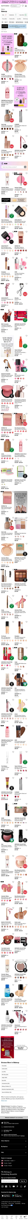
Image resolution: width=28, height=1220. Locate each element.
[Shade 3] (21, 53)
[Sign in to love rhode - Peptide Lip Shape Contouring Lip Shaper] (13, 595)
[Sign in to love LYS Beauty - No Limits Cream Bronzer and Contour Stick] (13, 136)
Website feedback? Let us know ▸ (14, 1117)
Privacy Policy (4, 1203)
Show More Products (21, 1048)
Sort (6, 22)
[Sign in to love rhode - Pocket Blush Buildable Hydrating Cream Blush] (13, 439)
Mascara (3, 1108)
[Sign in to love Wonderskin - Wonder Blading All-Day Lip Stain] (26, 1011)
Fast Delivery (20, 22)
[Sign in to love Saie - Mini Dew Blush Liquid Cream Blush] (26, 359)
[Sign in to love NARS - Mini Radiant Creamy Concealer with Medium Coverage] (13, 804)
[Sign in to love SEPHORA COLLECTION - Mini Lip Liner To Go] (26, 136)
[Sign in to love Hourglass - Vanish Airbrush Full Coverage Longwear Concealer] (13, 257)
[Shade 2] (18, 53)
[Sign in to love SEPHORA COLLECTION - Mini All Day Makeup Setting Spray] (26, 830)
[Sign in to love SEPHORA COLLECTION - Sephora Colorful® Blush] (13, 385)
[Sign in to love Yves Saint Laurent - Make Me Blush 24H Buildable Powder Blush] (13, 934)
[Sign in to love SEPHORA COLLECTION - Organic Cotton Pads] (26, 465)
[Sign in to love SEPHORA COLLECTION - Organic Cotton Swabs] (26, 543)
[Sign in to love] (26, 60)
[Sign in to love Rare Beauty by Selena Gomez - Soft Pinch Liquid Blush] (26, 882)
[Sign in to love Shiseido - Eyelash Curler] (26, 283)
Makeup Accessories (18, 1108)
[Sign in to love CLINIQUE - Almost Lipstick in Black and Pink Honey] (26, 778)
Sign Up (23, 1181)
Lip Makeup (9, 1108)
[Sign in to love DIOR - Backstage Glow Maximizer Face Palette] (26, 517)
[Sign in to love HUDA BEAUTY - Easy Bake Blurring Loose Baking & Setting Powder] (26, 205)
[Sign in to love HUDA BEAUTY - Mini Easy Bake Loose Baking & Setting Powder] (13, 231)
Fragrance (19, 1106)
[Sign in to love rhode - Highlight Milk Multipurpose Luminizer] (26, 647)
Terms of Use (11, 1203)
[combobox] (15, 6)
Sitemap (23, 1203)
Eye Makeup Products (11, 1109)
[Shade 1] (15, 53)
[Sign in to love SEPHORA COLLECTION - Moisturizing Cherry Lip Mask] (26, 309)
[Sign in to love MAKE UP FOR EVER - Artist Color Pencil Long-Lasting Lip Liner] (13, 908)
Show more (4, 1100)
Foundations (14, 1106)
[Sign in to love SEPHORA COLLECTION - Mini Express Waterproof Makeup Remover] (13, 985)
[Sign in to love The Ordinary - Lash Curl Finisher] (13, 752)
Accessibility (17, 1203)
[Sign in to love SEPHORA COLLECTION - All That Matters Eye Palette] (26, 569)
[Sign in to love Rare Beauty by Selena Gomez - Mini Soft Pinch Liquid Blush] (26, 413)
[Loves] (22, 6)
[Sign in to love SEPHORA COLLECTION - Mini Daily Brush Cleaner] (13, 1011)
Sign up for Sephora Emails (8, 1178)
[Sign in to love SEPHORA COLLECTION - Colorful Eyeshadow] (26, 960)
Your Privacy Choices (5, 1205)
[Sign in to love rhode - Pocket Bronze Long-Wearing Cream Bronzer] (26, 34)
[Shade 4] (23, 53)
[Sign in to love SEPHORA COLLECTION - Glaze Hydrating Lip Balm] (13, 778)
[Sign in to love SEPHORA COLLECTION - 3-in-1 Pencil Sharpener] (26, 934)
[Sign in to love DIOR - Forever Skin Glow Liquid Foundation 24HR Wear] (26, 726)
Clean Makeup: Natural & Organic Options (13, 1110)
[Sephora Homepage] (5, 6)
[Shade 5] (26, 53)
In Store (12, 22)
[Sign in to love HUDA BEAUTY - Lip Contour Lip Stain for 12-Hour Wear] (13, 283)
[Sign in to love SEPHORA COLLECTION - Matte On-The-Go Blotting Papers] (13, 465)
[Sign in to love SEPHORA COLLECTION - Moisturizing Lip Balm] (13, 647)
